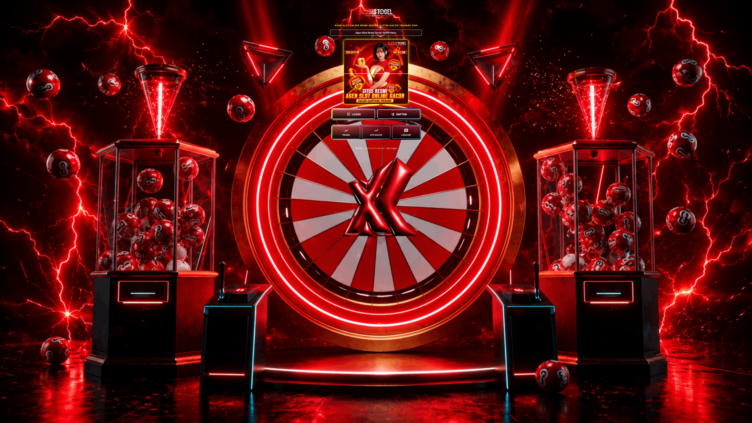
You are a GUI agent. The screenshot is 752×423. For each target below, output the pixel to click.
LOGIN (356, 114)
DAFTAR (401, 114)
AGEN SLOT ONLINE (374, 148)
